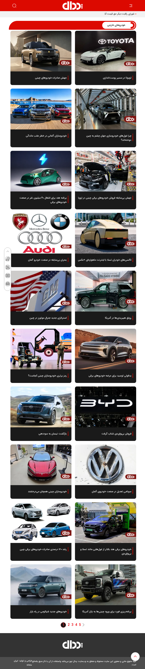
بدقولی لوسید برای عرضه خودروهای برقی (110, 376)
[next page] (83, 625)
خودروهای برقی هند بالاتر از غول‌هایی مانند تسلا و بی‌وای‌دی (105, 551)
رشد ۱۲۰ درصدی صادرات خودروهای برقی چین (43, 549)
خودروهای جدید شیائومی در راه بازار (48, 611)
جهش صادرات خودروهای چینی (51, 78)
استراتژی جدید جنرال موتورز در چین (48, 318)
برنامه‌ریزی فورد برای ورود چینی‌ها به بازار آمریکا (106, 611)
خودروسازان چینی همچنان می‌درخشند (47, 491)
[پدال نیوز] (72, 645)
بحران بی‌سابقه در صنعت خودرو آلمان (47, 260)
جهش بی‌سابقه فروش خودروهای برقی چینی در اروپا (104, 198)
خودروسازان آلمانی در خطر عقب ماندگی (46, 136)
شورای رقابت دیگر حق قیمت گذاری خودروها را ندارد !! (108, 14)
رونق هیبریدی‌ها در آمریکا (118, 318)
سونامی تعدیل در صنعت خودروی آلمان (111, 491)
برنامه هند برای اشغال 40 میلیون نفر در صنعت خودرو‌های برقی (43, 200)
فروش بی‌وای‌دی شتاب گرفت (116, 434)
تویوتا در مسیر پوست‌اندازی (117, 78)
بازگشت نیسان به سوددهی (53, 434)
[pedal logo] (72, 5)
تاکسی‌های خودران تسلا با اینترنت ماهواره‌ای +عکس (104, 260)
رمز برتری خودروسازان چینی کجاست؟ (47, 376)
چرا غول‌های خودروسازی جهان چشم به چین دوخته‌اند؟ (108, 138)
